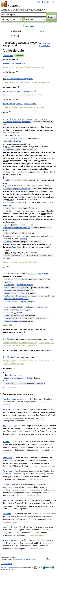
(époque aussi (37, 172)
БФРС (5, 325)
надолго (27, 310)
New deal (7, 514)
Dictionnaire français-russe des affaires (17, 95)
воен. (46, 273)
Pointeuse (7, 471)
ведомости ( (9, 383)
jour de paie (9, 279)
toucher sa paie (10, 293)
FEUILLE (6, 409)
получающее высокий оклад (16, 299)
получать (24, 293)
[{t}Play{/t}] (17, 59)
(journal (8, 225)
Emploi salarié (9, 484)
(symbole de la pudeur (14, 138)
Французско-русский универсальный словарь (20, 82)
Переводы (15, 31)
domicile (20, 197)
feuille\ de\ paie (37, 95)
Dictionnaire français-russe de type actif (17, 262)
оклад (40, 273)
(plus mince (15, 247)
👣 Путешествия (6, 563)
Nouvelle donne (10, 540)
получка (29, 296)
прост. (32, 307)
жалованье (32, 273)
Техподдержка (17, 559)
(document (9, 202)
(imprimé (6, 205)
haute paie (8, 296)
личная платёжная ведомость (15, 63)
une (5, 241)
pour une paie (10, 310)
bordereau (14, 375)
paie (10, 325)
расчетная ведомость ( (13, 91)
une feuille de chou (12, 141)
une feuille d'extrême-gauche (16, 228)
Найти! (51, 17)
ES (48, 2)
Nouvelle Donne (10, 527)
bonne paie (9, 315)
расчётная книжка (25, 285)
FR (53, 2)
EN (38, 2)
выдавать (21, 290)
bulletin (40, 383)
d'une (6, 318)
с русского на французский (44, 44)
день (19, 279)
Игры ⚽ (15, 36)
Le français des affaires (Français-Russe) (17, 107)
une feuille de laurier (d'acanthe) (17, 122)
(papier (8, 186)
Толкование (8, 56)
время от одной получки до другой (20, 301)
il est (5, 255)
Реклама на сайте (29, 559)
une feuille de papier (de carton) (16, 188)
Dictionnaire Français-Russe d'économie (17, 67)
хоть (20, 321)
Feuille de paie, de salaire (14, 399)
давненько (42, 307)
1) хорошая (21, 296)
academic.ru (10, 4)
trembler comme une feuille (14, 180)
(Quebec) (11, 339)
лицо (52, 296)
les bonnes (8, 233)
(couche (22, 239)
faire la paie (9, 290)
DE (43, 2)
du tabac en (8, 149)
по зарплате (29, 91)
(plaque (48, 236)
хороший (20, 315)
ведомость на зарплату (14, 378)
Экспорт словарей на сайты (10, 567)
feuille (9, 241)
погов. (42, 318)
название (22, 383)
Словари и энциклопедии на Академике (23, 9)
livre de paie (9, 285)
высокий (37, 296)
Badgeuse (7, 458)
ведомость (13, 387)
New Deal (7, 500)
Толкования (28, 26)
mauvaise (13, 318)
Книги (42, 31)
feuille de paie (39, 67)
